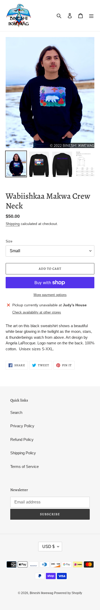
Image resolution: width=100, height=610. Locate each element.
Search (16, 412)
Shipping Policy (23, 453)
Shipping (13, 224)
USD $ (48, 546)
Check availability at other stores (36, 312)
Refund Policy (22, 439)
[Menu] (91, 15)
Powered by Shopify (68, 593)
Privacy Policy (22, 426)
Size (9, 241)
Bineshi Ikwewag (42, 593)
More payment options (50, 295)
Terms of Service (24, 466)
